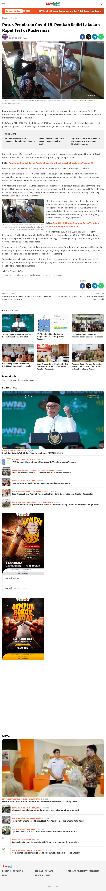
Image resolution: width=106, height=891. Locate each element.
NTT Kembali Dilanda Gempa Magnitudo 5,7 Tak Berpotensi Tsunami (48, 11)
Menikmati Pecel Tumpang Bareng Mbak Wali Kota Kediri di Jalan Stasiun (46, 853)
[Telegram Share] (95, 37)
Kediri (33, 470)
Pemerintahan (42, 470)
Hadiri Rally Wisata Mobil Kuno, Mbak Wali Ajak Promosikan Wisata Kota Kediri (48, 821)
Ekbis (20, 481)
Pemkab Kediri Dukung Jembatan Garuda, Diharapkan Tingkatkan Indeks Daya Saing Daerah (87, 366)
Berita (10, 451)
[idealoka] (53, 3)
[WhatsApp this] (101, 37)
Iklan (4, 875)
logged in (16, 380)
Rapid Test (47, 275)
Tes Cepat (60, 275)
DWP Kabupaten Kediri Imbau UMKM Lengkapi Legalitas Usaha (51, 141)
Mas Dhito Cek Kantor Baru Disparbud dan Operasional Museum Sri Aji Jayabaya (39, 801)
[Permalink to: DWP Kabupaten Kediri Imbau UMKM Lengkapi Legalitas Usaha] (18, 353)
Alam (14, 459)
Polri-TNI (47, 502)
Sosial (24, 451)
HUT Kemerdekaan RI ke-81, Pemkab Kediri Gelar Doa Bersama (87, 335)
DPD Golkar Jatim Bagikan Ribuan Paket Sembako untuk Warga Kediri (81, 296)
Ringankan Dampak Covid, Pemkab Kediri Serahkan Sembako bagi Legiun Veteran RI (51, 162)
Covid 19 (7, 275)
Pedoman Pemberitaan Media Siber (83, 871)
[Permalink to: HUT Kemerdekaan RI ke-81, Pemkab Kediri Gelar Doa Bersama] (88, 323)
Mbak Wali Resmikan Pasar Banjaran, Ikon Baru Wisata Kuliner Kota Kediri (46, 810)
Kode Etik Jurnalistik (12, 871)
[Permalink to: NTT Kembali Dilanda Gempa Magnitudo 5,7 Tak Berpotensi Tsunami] (53, 323)
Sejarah (30, 799)
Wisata (37, 799)
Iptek (28, 491)
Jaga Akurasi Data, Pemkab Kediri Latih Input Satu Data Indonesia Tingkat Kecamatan (85, 141)
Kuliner (34, 850)
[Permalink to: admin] (5, 36)
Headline (17, 451)
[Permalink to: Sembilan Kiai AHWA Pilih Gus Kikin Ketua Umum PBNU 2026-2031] (18, 323)
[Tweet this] (88, 37)
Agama (4, 451)
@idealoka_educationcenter (16, 588)
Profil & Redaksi (43, 875)
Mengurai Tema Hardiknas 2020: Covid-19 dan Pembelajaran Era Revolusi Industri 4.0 (26, 296)
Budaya (11, 799)
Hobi (27, 819)
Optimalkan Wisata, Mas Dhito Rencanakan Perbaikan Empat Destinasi (45, 831)
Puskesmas (35, 275)
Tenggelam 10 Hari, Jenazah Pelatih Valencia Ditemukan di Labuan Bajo (45, 842)
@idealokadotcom (12, 578)
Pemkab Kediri (20, 275)
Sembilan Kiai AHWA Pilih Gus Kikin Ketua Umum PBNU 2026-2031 (17, 335)
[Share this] (82, 37)
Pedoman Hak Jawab (44, 871)
